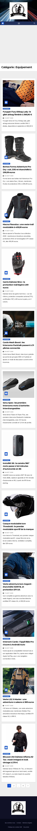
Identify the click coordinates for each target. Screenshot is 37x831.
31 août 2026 (8, 118)
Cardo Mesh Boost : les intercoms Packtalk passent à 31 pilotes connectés (18, 345)
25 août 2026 (8, 351)
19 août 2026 (8, 472)
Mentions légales (27, 822)
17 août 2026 (8, 593)
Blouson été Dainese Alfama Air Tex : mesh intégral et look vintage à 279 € (18, 760)
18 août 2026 (8, 532)
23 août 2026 (8, 412)
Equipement (6, 108)
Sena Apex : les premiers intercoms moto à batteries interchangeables (16, 406)
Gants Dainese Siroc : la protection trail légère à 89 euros (15, 285)
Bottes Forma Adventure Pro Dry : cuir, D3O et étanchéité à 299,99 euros (17, 170)
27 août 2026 (8, 230)
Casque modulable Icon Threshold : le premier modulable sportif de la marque (18, 526)
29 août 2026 (8, 176)
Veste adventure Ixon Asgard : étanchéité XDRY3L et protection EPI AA (17, 587)
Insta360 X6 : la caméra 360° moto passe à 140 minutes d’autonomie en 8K (16, 466)
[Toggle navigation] (19, 23)
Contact (19, 822)
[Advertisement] (18, 44)
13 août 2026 (8, 766)
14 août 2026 (8, 705)
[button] (34, 23)
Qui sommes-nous (10, 822)
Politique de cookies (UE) (15, 827)
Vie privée (26, 827)
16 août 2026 (8, 648)
